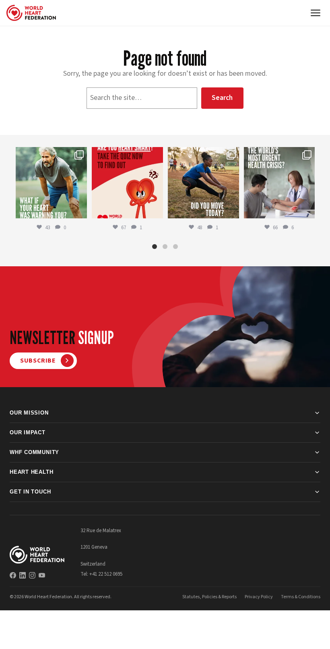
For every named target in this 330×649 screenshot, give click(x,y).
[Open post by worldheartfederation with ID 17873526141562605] (203, 182)
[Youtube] (42, 575)
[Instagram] (32, 575)
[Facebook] (13, 575)
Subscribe (38, 360)
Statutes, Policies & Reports (209, 596)
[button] (154, 246)
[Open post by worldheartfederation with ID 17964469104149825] (279, 182)
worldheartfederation (50, 154)
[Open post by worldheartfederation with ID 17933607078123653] (127, 182)
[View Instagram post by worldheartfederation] (79, 210)
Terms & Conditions (300, 596)
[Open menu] (315, 13)
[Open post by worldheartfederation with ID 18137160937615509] (51, 182)
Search (222, 98)
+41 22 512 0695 (105, 574)
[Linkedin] (22, 575)
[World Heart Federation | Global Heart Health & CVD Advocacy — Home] (31, 13)
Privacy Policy (259, 596)
